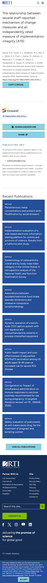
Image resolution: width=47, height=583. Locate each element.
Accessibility (34, 494)
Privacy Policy (34, 478)
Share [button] (21, 135)
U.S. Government (8, 478)
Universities (6, 491)
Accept (24, 579)
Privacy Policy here (32, 571)
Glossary (32, 487)
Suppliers (6, 494)
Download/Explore (25, 127)
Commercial (7, 481)
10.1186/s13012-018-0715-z (14, 116)
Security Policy (34, 481)
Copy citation (15, 85)
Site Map (32, 484)
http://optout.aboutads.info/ (13, 575)
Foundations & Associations (12, 484)
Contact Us (33, 497)
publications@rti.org (16, 161)
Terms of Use (34, 491)
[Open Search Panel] (38, 3)
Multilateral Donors (9, 487)
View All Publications (23, 447)
